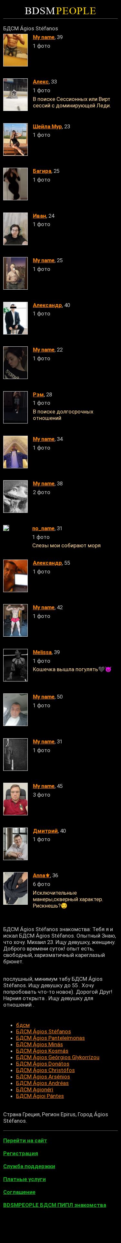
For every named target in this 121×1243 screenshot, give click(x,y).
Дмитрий (45, 831)
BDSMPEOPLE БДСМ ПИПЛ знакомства (54, 1205)
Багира (42, 171)
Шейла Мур (47, 126)
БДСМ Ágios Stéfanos (43, 1031)
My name (44, 37)
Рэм (38, 394)
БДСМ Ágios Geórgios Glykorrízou (57, 1057)
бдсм (23, 1025)
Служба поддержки (29, 1166)
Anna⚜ (41, 875)
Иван (39, 216)
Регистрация (20, 1153)
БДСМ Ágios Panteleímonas (50, 1038)
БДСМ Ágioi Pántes (40, 1096)
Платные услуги (24, 1179)
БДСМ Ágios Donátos (42, 1063)
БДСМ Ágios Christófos (45, 1070)
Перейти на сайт (25, 1140)
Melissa (42, 652)
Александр (47, 305)
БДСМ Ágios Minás (39, 1044)
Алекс (41, 81)
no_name (43, 528)
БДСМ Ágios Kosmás (42, 1051)
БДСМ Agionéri (34, 1089)
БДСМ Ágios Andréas (42, 1083)
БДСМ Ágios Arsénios (43, 1076)
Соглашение (19, 1192)
